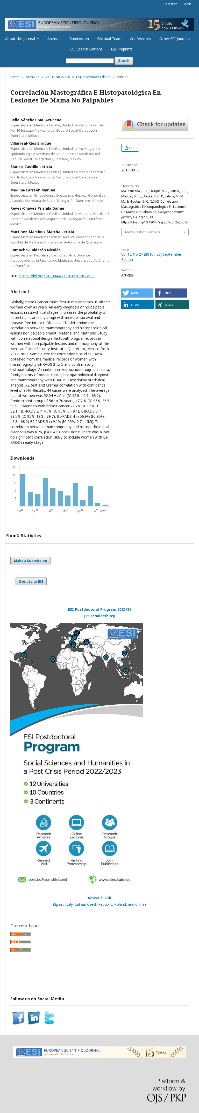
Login (187, 4)
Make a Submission (30, 560)
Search (123, 61)
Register (170, 4)
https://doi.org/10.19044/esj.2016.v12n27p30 (57, 275)
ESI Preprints (122, 49)
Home (15, 76)
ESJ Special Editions (86, 49)
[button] (137, 293)
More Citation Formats (142, 232)
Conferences (140, 38)
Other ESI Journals (174, 38)
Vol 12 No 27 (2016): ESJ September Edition (78, 76)
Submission (79, 38)
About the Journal (20, 38)
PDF (132, 147)
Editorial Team (109, 38)
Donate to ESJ (31, 581)
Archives (54, 38)
